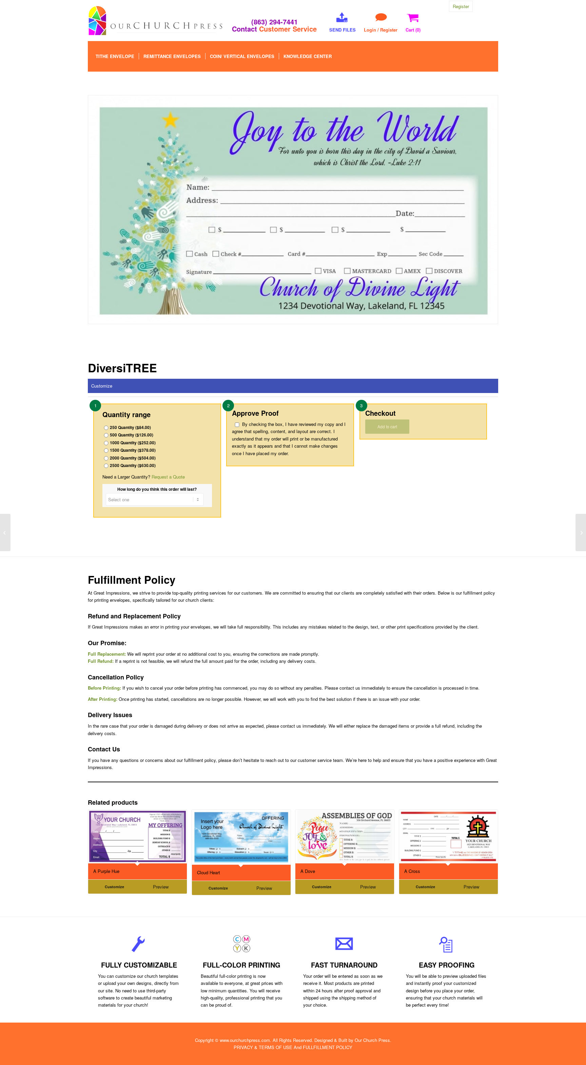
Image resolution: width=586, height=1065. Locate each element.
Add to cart (387, 426)
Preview (161, 886)
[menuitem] (115, 56)
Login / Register (380, 29)
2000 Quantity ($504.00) (133, 458)
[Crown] (5, 532)
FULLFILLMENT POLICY (327, 1047)
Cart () (413, 29)
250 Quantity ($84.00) (130, 427)
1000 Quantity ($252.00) (133, 443)
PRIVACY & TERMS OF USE (263, 1047)
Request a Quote (168, 476)
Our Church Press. (373, 1040)
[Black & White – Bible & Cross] (580, 532)
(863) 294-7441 (274, 21)
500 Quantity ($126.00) (131, 435)
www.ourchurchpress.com (245, 1040)
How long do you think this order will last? (157, 489)
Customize (101, 385)
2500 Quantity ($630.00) (133, 465)
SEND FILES (342, 29)
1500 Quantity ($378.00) (133, 450)
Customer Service (288, 29)
